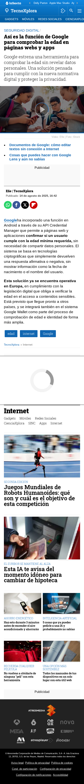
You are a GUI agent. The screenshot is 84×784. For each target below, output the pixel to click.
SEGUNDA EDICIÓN (16, 482)
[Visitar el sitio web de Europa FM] (67, 731)
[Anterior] (30, 3)
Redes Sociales (50, 19)
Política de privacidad (37, 762)
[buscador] (71, 11)
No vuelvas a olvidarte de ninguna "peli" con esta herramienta (20, 677)
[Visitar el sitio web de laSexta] (33, 722)
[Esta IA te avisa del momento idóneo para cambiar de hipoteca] (42, 538)
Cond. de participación (24, 768)
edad (11, 334)
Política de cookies (62, 762)
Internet (16, 411)
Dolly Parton (40, 3)
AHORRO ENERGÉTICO (18, 618)
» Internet (26, 344)
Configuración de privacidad (55, 768)
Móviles (28, 19)
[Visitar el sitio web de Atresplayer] (42, 740)
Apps (43, 423)
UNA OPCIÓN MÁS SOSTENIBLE (54, 667)
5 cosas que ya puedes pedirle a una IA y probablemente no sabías (59, 626)
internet (29, 334)
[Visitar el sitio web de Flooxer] (63, 740)
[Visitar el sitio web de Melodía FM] (21, 740)
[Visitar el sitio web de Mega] (17, 731)
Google (10, 220)
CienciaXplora (14, 423)
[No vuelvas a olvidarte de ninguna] (22, 652)
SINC (31, 423)
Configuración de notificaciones (33, 774)
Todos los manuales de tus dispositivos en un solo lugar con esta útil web (59, 677)
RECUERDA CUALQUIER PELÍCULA (19, 667)
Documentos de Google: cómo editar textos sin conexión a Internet (40, 147)
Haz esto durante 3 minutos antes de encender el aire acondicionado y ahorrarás (21, 626)
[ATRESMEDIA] (42, 710)
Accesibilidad (60, 774)
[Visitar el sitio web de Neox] (50, 722)
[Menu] (79, 11)
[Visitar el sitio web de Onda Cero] (50, 731)
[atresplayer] (63, 11)
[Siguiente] (77, 3)
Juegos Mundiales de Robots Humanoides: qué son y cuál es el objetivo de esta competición (39, 495)
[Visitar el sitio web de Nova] (67, 722)
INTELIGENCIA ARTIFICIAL (60, 618)
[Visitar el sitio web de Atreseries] (33, 731)
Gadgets (11, 19)
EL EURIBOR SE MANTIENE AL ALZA (27, 564)
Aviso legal (17, 762)
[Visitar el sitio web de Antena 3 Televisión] (17, 722)
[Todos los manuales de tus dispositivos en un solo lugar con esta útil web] (61, 652)
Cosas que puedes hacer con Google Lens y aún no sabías (40, 157)
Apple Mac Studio (59, 3)
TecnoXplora (11, 344)
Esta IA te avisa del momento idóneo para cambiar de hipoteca (33, 574)
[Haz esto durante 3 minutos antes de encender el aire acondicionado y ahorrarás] (22, 604)
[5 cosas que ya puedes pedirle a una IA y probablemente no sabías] (61, 604)
